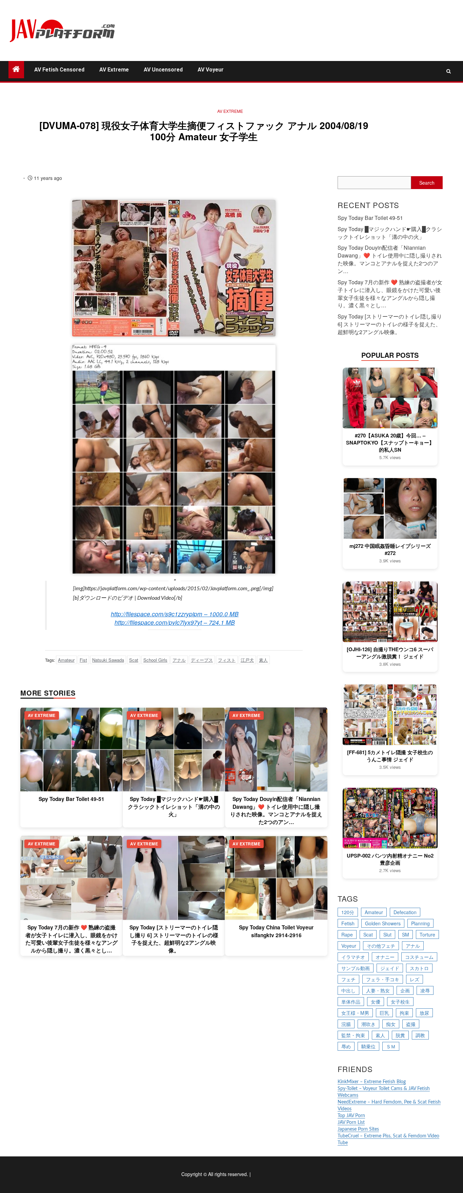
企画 (405, 990)
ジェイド (389, 968)
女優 (375, 1001)
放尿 (424, 1012)
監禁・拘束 (353, 1035)
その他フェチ (381, 945)
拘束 (404, 1012)
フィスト (227, 660)
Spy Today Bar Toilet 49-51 (71, 799)
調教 (420, 1035)
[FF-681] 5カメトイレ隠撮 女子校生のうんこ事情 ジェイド (390, 756)
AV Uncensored (163, 69)
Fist (83, 660)
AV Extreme (114, 69)
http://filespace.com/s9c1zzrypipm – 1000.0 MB (175, 614)
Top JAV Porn (351, 1115)
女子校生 (400, 1001)
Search (427, 182)
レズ (414, 979)
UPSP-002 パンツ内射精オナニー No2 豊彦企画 (390, 859)
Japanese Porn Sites (358, 1129)
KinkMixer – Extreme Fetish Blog (372, 1081)
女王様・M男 (355, 1012)
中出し (348, 990)
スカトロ (419, 968)
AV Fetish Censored (59, 69)
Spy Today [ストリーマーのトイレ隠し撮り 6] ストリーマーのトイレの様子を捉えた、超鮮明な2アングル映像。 (173, 939)
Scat (133, 660)
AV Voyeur (211, 69)
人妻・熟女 (378, 990)
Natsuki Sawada (108, 660)
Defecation (405, 912)
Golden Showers (383, 923)
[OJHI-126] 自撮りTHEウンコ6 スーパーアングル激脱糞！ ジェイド (390, 653)
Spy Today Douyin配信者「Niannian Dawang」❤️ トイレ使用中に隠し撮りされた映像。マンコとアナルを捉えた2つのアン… (276, 810)
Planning (420, 923)
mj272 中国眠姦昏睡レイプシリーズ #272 (390, 549)
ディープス (202, 660)
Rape (347, 934)
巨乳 (384, 1012)
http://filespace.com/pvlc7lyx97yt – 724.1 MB (175, 622)
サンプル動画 (355, 968)
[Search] (448, 71)
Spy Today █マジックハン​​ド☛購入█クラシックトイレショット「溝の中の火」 (174, 806)
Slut (387, 934)
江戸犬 (247, 660)
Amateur (66, 660)
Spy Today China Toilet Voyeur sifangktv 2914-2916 (276, 931)
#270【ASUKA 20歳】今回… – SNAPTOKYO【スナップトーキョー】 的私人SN (390, 442)
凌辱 (425, 990)
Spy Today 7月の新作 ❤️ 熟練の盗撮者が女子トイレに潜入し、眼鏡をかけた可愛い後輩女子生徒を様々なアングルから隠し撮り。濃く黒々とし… (71, 939)
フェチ (348, 979)
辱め (346, 1046)
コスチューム (419, 956)
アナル (179, 660)
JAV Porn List (351, 1122)
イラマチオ (353, 956)
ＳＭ (391, 1046)
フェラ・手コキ (382, 979)
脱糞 (400, 1035)
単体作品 (350, 1001)
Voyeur (348, 945)
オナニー (385, 956)
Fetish (348, 923)
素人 (263, 660)
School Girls (155, 660)
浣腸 (346, 1024)
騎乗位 (368, 1046)
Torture (427, 934)
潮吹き (368, 1024)
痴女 (391, 1024)
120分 (347, 912)
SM (405, 934)
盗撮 (411, 1024)
